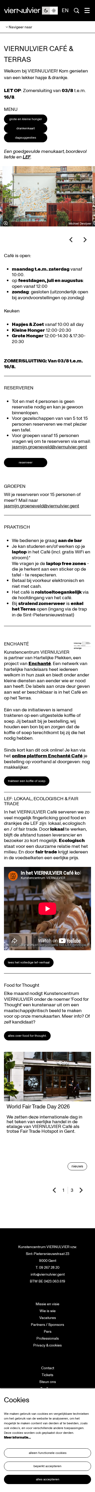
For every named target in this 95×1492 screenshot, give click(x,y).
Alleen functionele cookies (47, 1453)
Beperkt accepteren (47, 1466)
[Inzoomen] (5, 223)
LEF (27, 157)
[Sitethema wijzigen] (50, 11)
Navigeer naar (20, 27)
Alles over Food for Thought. (27, 1036)
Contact (47, 1368)
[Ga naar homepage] (23, 11)
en (65, 10)
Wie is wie (48, 1310)
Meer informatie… (17, 1437)
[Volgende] (85, 239)
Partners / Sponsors (47, 1324)
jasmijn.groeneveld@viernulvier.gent (49, 447)
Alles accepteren (47, 1479)
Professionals (47, 1338)
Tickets (47, 1374)
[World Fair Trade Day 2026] (47, 1076)
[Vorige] (71, 239)
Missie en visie (47, 1304)
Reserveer (25, 462)
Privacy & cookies (47, 1345)
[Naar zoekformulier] (76, 11)
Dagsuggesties (25, 137)
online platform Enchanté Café (47, 756)
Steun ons (47, 1381)
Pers (47, 1331)
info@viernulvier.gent (48, 1274)
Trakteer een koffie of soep (26, 781)
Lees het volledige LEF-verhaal (29, 962)
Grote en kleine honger (25, 119)
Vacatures (47, 1317)
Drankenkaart (25, 128)
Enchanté (39, 663)
